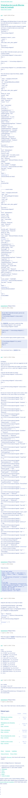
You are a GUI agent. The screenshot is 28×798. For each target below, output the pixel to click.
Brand (2, 774)
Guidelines (14, 751)
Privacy (3, 772)
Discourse (9, 757)
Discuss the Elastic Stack (6, 1)
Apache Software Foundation (7, 782)
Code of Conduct (5, 775)
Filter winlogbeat (5, 730)
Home (2, 751)
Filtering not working (6, 717)
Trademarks (4, 769)
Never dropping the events (8, 736)
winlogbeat (6, 719)
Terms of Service (5, 754)
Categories (7, 751)
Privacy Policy (13, 754)
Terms (2, 770)
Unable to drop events (7, 741)
